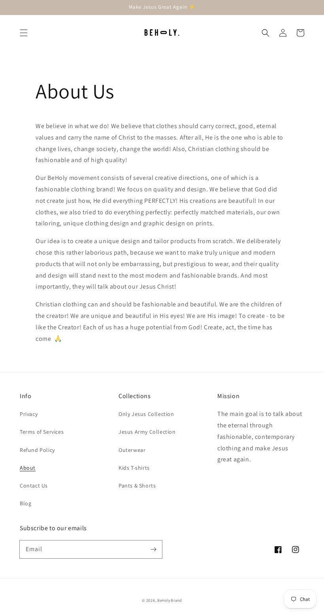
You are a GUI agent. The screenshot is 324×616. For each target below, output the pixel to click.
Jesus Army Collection (147, 431)
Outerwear (132, 449)
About (28, 467)
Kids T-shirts (134, 467)
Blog (25, 503)
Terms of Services (42, 431)
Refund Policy (37, 449)
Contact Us (34, 485)
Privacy (29, 414)
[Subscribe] (153, 549)
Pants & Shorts (137, 485)
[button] (23, 33)
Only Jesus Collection (146, 414)
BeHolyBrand (169, 600)
